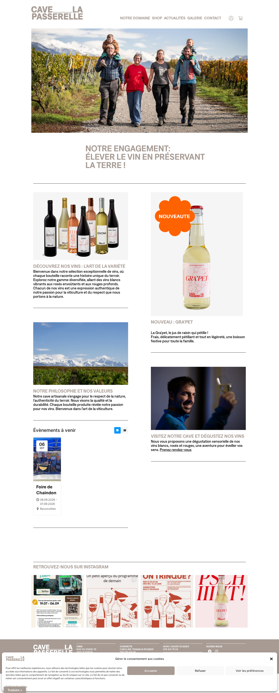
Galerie (194, 18)
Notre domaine (135, 18)
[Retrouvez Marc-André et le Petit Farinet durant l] (57, 601)
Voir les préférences (250, 671)
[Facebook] (209, 651)
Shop (157, 18)
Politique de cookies (16, 686)
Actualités (174, 18)
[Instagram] (216, 651)
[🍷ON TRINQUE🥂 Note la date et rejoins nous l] (166, 601)
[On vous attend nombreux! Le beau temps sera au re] (112, 601)
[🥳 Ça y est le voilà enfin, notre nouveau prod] (221, 601)
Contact (212, 18)
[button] (271, 659)
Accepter (150, 671)
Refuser (200, 671)
